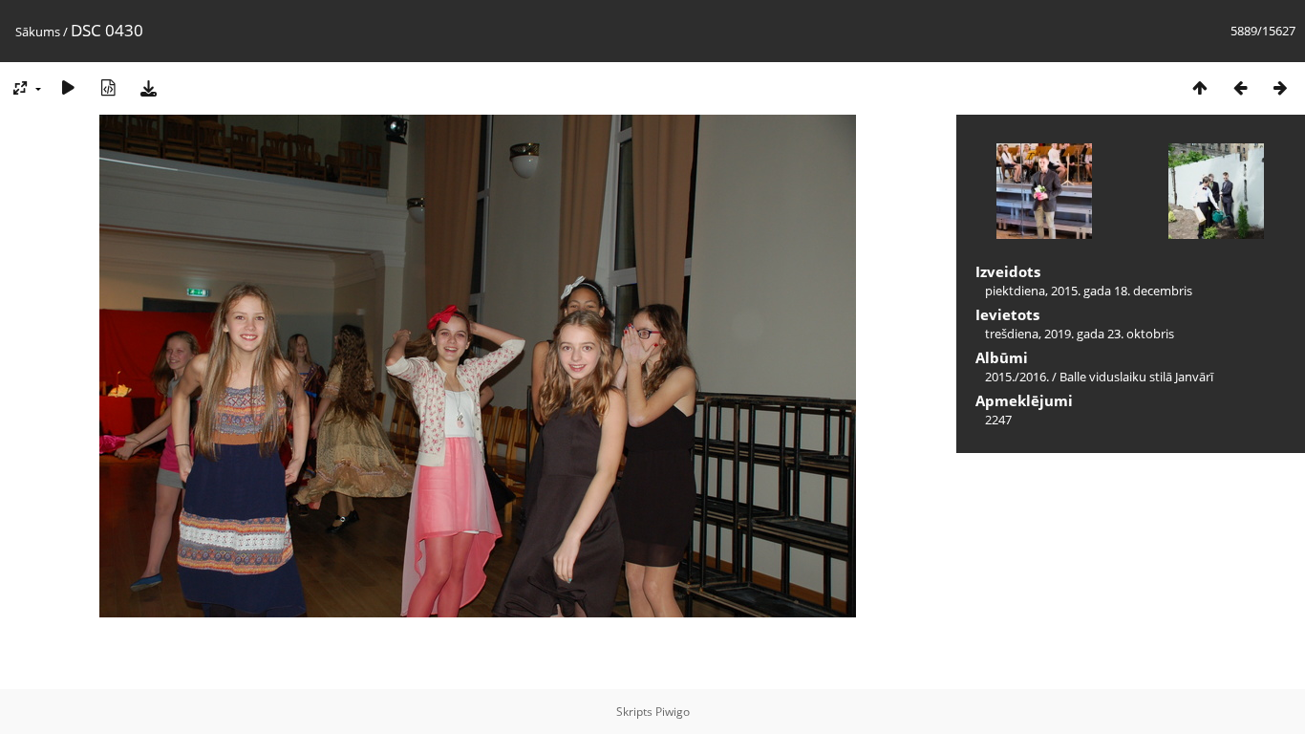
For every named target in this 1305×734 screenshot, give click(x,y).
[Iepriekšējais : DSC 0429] (1240, 87)
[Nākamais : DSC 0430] (1280, 87)
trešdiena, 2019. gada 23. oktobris (1079, 333)
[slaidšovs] (68, 87)
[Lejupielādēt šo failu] (148, 87)
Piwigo (672, 711)
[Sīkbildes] (1200, 87)
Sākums (37, 31)
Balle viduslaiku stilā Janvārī (1136, 376)
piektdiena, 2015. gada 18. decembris (1088, 290)
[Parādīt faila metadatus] (108, 87)
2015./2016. (1017, 376)
